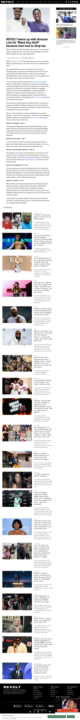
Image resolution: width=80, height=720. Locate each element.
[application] (67, 705)
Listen (27, 1)
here (7, 203)
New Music (37, 233)
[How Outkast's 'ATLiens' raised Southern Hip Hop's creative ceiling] (17, 386)
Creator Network (37, 696)
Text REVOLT (70, 692)
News (45, 1)
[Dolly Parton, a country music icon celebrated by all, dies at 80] (17, 624)
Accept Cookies (71, 716)
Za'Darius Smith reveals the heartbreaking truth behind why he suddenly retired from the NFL (43, 311)
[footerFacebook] (42, 713)
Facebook (72, 2)
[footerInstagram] (30, 713)
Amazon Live (39, 97)
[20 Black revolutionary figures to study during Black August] (17, 220)
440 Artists (36, 698)
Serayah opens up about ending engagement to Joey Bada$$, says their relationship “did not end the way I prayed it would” (43, 643)
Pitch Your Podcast (37, 694)
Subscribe (55, 1)
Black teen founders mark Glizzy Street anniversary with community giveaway (64, 25)
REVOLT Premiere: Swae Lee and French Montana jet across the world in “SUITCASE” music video (42, 577)
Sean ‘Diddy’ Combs (37, 82)
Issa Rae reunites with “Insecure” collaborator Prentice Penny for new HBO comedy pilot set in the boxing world (43, 525)
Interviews (37, 543)
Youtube (77, 2)
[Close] (78, 716)
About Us (53, 688)
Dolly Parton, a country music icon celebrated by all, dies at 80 (42, 620)
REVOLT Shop (70, 694)
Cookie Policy (13, 718)
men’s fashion (35, 117)
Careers (52, 696)
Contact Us (70, 690)
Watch (22, 1)
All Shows (35, 688)
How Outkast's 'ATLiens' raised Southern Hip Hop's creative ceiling (43, 382)
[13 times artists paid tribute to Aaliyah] (17, 480)
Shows (18, 1)
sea (16, 177)
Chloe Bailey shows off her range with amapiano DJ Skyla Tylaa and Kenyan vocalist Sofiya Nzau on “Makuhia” (43, 262)
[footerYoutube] (49, 713)
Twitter (75, 2)
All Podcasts (36, 690)
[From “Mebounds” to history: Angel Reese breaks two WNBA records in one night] (17, 602)
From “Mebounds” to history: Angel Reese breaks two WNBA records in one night (41, 599)
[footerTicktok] (34, 713)
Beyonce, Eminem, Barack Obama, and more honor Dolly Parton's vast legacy (41, 456)
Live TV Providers (37, 692)
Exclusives (40, 1)
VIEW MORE (65, 47)
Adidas (43, 144)
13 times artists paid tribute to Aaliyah (42, 475)
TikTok (68, 2)
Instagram (66, 2)
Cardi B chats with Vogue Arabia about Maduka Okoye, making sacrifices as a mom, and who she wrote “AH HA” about (42, 362)
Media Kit (53, 694)
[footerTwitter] (45, 713)
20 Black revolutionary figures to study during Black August (42, 217)
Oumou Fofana (11, 58)
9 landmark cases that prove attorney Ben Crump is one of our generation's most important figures (42, 669)
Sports (36, 307)
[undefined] (66, 17)
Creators (50, 1)
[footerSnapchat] (38, 713)
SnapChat (70, 2)
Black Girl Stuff (17, 61)
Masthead (53, 690)
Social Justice (33, 1)
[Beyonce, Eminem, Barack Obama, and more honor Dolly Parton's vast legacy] (17, 459)
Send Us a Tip (54, 692)
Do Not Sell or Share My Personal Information (56, 716)
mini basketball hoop (30, 159)
